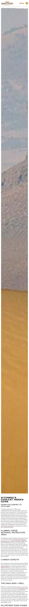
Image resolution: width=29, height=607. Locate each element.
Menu (21, 3)
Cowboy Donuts (5, 566)
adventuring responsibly (7, 526)
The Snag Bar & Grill (22, 588)
